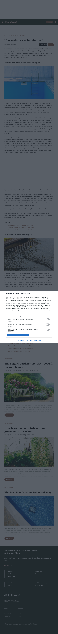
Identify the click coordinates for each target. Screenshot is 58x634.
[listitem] (29, 316)
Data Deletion (20, 340)
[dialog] (29, 317)
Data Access (29, 340)
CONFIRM (18, 335)
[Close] (55, 293)
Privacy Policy (37, 340)
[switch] (48, 319)
